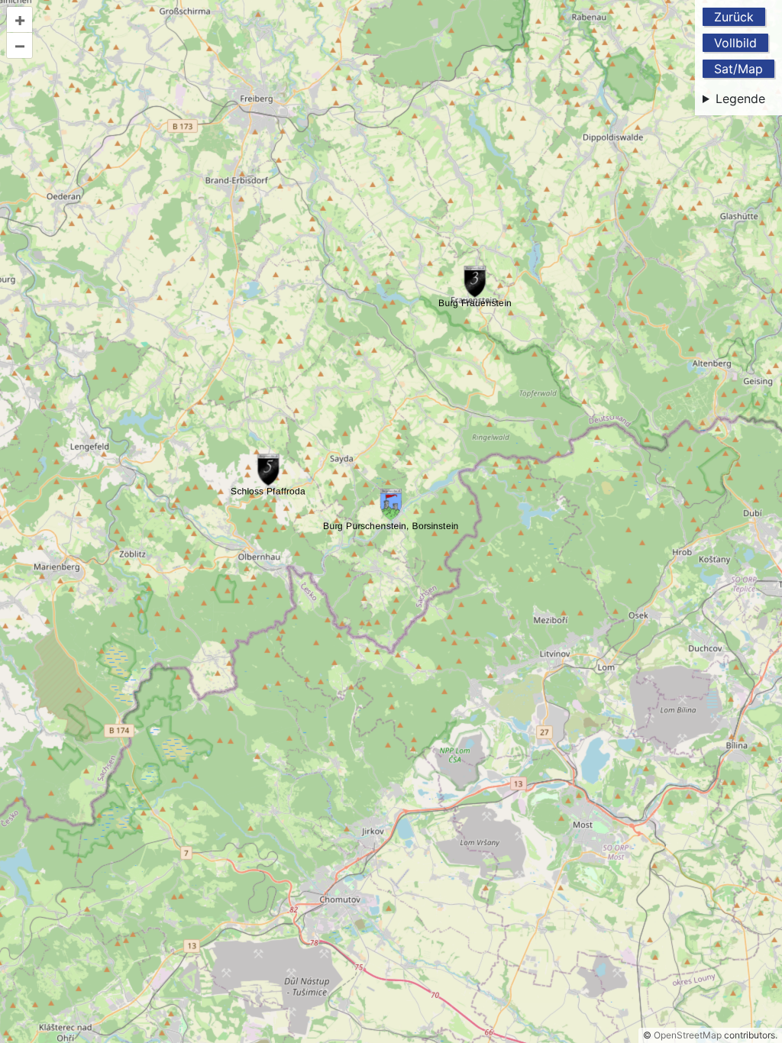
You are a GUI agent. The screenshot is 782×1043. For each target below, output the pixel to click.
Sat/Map (738, 68)
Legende (740, 98)
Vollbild (735, 42)
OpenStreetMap (688, 1035)
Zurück (734, 16)
